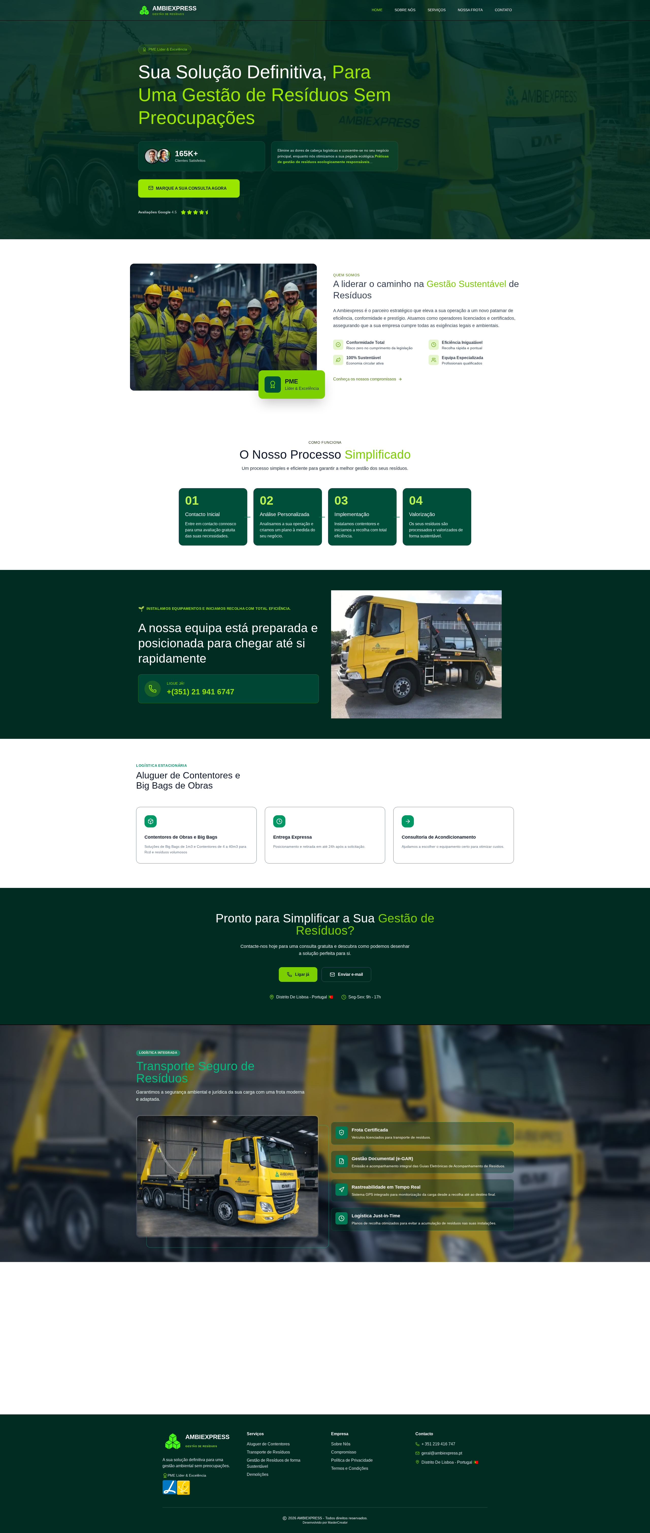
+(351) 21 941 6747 (200, 692)
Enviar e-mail (350, 974)
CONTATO (503, 10)
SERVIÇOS (437, 10)
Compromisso (343, 1452)
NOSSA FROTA (470, 10)
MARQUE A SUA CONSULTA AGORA (191, 188)
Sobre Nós (340, 1444)
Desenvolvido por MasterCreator (325, 1522)
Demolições (257, 1474)
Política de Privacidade (352, 1460)
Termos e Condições (349, 1468)
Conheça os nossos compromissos (364, 379)
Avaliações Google (154, 212)
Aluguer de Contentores (268, 1444)
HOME (377, 10)
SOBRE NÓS (405, 10)
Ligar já (302, 974)
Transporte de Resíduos (268, 1452)
